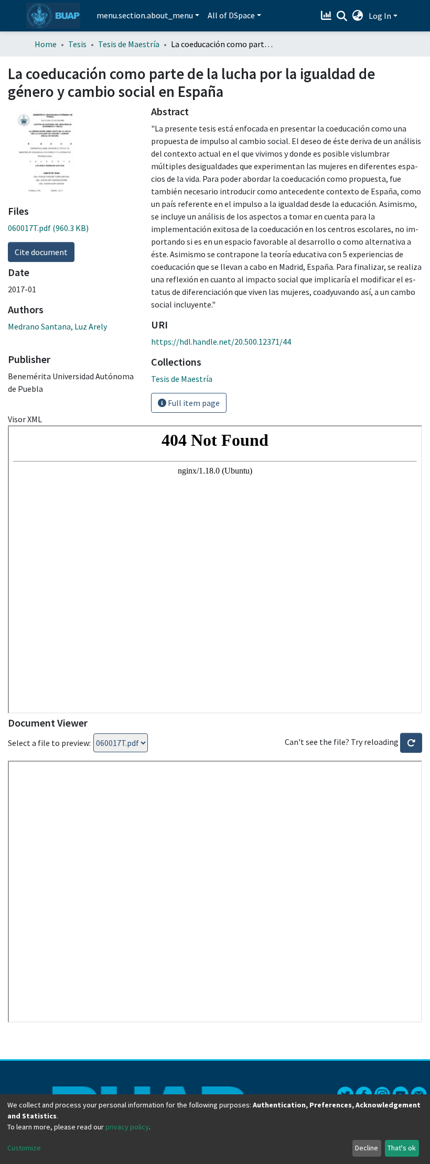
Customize (24, 1147)
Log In (380, 15)
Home (46, 44)
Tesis (77, 44)
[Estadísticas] (327, 15)
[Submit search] (342, 16)
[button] (358, 15)
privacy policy (127, 1127)
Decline (366, 1147)
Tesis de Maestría (128, 44)
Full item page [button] (193, 403)
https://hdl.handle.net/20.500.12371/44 (221, 341)
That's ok (402, 1147)
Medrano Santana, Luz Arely (57, 326)
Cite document (41, 252)
